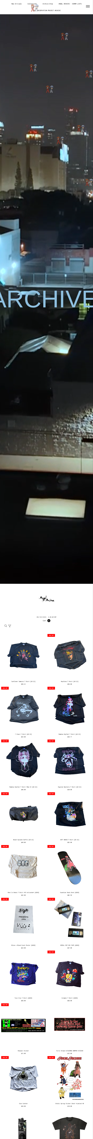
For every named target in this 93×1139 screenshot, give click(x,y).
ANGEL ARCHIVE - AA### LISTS (70, 4)
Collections (32, 4)
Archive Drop (48, 4)
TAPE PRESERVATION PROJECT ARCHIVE (47, 10)
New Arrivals (17, 4)
